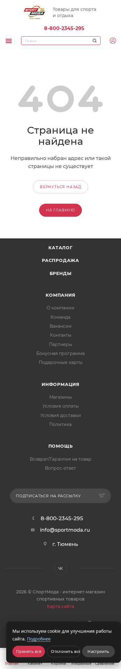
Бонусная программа (60, 353)
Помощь (60, 446)
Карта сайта (60, 606)
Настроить (98, 651)
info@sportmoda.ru (65, 530)
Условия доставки (60, 415)
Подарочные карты (61, 362)
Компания (60, 295)
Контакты (60, 335)
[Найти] (94, 40)
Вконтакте (60, 568)
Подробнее (39, 639)
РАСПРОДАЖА (60, 260)
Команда (60, 317)
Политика (60, 424)
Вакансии (61, 326)
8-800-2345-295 (64, 28)
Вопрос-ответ (60, 468)
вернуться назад (60, 187)
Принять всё (28, 651)
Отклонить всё (65, 651)
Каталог (60, 247)
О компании (60, 307)
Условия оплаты (61, 406)
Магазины (60, 397)
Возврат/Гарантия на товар (61, 459)
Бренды (61, 273)
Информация (60, 384)
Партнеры (60, 344)
